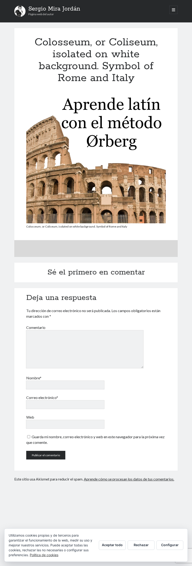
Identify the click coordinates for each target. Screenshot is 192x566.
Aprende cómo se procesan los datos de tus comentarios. (129, 479)
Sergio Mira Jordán (54, 9)
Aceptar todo (112, 545)
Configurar (170, 545)
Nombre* (33, 378)
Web (30, 417)
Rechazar (141, 545)
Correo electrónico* (42, 397)
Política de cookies (44, 555)
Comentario (35, 327)
